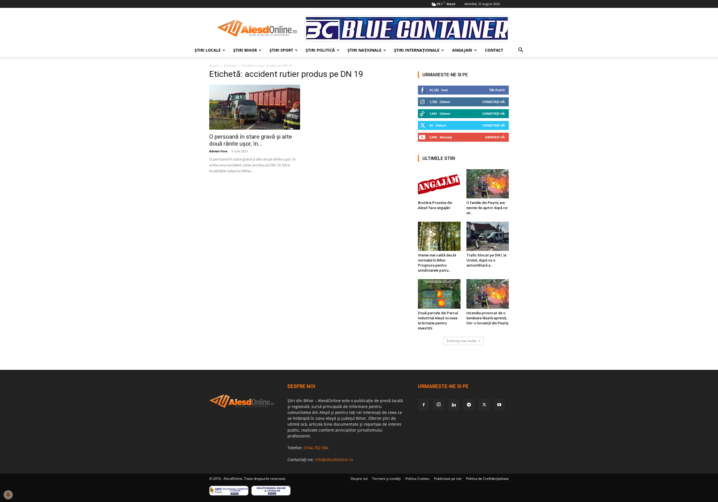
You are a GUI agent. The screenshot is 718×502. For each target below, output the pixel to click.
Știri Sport (281, 50)
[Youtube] (499, 405)
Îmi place (497, 90)
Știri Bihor (245, 50)
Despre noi (359, 478)
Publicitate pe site (448, 478)
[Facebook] (423, 405)
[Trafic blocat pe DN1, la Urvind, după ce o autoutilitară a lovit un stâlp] (487, 236)
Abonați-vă (495, 137)
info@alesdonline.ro (334, 459)
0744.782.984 (316, 447)
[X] (484, 405)
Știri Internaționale (416, 50)
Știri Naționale (364, 50)
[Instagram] (438, 404)
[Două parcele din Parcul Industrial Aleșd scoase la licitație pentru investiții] (439, 293)
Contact (494, 50)
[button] (520, 50)
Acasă (214, 65)
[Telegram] (469, 405)
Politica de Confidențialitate (487, 478)
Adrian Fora (218, 151)
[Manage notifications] (8, 494)
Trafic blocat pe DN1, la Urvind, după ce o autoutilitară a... (486, 260)
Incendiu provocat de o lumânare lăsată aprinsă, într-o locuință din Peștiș (487, 318)
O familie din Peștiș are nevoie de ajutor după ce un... (486, 208)
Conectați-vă (493, 102)
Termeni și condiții (386, 478)
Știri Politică (320, 50)
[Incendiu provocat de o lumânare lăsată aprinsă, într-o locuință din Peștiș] (487, 293)
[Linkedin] (453, 405)
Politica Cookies (417, 478)
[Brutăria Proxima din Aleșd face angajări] (439, 183)
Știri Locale (208, 50)
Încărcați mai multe (462, 340)
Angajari (462, 50)
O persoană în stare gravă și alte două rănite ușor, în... (250, 140)
